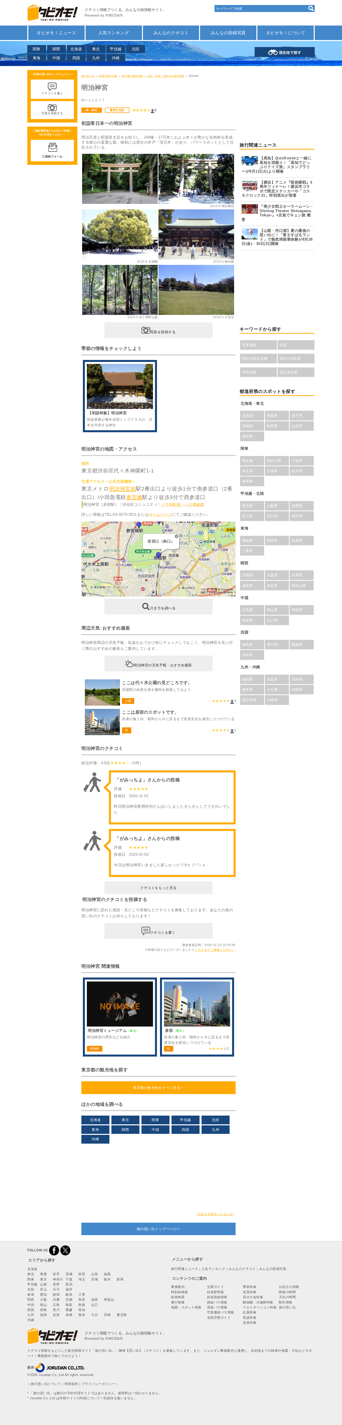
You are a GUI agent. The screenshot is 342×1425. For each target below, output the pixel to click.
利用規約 (71, 1384)
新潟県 (247, 506)
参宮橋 (134, 497)
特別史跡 (249, 372)
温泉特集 (249, 1322)
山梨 (43, 1284)
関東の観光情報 (108, 76)
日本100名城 (290, 358)
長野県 (297, 506)
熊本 (81, 1315)
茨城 (94, 1279)
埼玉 (81, 1279)
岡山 (43, 1305)
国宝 (283, 345)
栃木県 (297, 471)
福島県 (247, 436)
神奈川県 (274, 461)
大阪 (43, 1299)
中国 (56, 58)
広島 (56, 1305)
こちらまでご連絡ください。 (215, 950)
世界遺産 (249, 345)
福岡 (43, 1315)
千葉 (69, 1279)
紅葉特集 (249, 1312)
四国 (76, 58)
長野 (56, 1284)
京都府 (247, 575)
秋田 (81, 1274)
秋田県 (272, 426)
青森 (43, 1274)
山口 (94, 1305)
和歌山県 (299, 586)
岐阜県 (297, 541)
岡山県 (272, 610)
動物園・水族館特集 (258, 1302)
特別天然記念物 (255, 358)
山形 (94, 1274)
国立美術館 (289, 372)
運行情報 (178, 1302)
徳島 (43, 1310)
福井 (69, 1289)
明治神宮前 (122, 489)
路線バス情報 (217, 1302)
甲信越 (116, 49)
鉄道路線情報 (217, 1297)
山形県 (297, 426)
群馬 (120, 1279)
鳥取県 (297, 610)
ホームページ (160, 514)
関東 (37, 49)
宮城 (69, 1274)
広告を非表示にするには (215, 1214)
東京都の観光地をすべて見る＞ (158, 1088)
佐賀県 (272, 679)
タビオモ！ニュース (56, 33)
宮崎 (107, 1315)
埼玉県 (247, 471)
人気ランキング (113, 33)
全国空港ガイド (219, 1317)
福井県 (297, 516)
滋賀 (94, 1299)
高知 (81, 1310)
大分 (94, 1315)
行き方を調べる (163, 608)
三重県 (247, 551)
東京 (43, 1279)
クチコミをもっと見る (158, 888)
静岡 (56, 1294)
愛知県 (247, 541)
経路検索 (178, 1297)
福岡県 (247, 679)
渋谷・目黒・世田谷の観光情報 (165, 76)
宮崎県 (297, 690)
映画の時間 (287, 1292)
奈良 (81, 1299)
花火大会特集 (253, 1297)
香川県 (272, 645)
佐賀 (56, 1315)
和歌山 (109, 1299)
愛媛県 (297, 645)
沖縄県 (272, 700)
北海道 (76, 49)
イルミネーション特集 (260, 1307)
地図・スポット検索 (186, 1307)
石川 (56, 1289)
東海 (37, 58)
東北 (96, 49)
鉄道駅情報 (215, 1292)
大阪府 (272, 575)
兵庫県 (297, 575)
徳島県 (247, 645)
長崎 (69, 1315)
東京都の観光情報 (132, 76)
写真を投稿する (163, 332)
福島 (107, 1274)
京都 (69, 1299)
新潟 (69, 1284)
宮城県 (247, 426)
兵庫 (56, 1299)
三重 (81, 1294)
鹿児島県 (249, 700)
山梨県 (272, 506)
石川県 (272, 516)
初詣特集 (249, 1317)
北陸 (135, 49)
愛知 (43, 1294)
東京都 (247, 461)
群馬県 (247, 481)
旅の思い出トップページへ (158, 1229)
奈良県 (272, 586)
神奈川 (58, 1279)
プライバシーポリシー (98, 1384)
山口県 (272, 620)
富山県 (247, 516)
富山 (43, 1289)
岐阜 (69, 1294)
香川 (56, 1310)
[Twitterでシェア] (65, 1250)
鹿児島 (122, 1315)
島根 (81, 1305)
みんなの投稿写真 (228, 33)
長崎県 (297, 679)
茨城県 (272, 471)
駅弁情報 (285, 1302)
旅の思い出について (46, 1384)
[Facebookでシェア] (54, 1250)
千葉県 (297, 461)
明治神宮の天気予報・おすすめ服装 (163, 665)
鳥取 (69, 1305)
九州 (96, 58)
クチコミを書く (163, 932)
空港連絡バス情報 (220, 1312)
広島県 (247, 610)
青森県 (272, 415)
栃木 (107, 1279)
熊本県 (247, 690)
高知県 (247, 655)
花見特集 (249, 1292)
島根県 (247, 620)
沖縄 (116, 58)
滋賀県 (247, 586)
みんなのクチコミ (171, 33)
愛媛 (69, 1310)
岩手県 (297, 415)
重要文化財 (117, 110)
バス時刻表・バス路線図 (182, 504)
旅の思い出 (88, 76)
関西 (56, 49)
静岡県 (272, 541)
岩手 (56, 1274)
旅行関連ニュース (184, 1269)
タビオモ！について (285, 33)
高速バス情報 (217, 1307)
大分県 (272, 690)
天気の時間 (287, 1297)
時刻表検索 (179, 1292)
